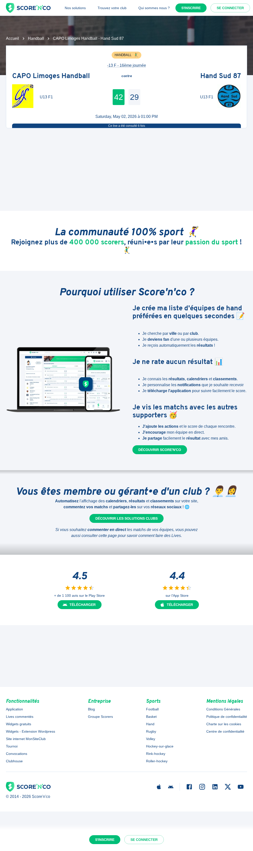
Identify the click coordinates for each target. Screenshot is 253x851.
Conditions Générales (223, 709)
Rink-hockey (155, 754)
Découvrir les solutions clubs (126, 518)
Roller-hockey (157, 761)
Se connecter (230, 8)
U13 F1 (46, 97)
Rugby (151, 731)
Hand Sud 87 (220, 76)
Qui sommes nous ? (154, 8)
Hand (150, 724)
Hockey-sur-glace (159, 746)
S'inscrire (191, 8)
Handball (36, 38)
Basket (151, 717)
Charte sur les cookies (223, 724)
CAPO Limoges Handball (51, 76)
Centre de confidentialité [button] (225, 731)
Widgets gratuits (18, 724)
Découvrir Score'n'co (159, 450)
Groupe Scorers (100, 717)
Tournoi (12, 746)
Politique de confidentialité (226, 717)
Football (152, 709)
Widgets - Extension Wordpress (30, 731)
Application (14, 709)
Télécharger (82, 605)
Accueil (12, 38)
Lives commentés (19, 717)
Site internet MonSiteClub (26, 739)
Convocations (16, 754)
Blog (91, 709)
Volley (150, 739)
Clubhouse (14, 761)
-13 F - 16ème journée (126, 65)
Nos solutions (75, 8)
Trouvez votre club (112, 8)
